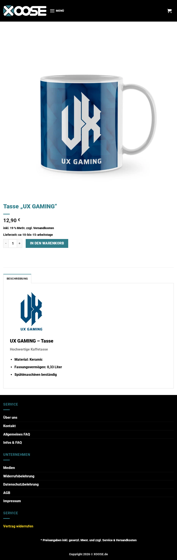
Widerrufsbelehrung (18, 476)
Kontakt (9, 426)
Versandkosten (43, 228)
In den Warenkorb (47, 243)
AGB (6, 493)
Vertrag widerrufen (18, 526)
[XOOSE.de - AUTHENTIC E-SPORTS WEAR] (24, 10)
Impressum (12, 501)
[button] (57, 10)
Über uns (10, 417)
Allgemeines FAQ (16, 434)
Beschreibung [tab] (17, 278)
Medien (9, 468)
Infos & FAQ (12, 442)
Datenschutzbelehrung (21, 484)
